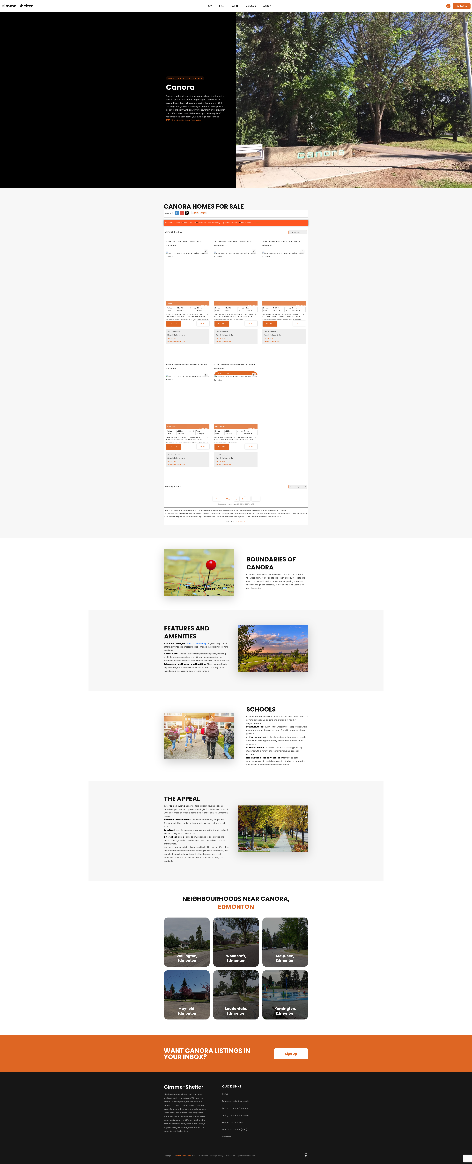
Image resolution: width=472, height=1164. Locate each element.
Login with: (169, 213)
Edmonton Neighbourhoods (235, 1101)
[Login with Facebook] (177, 213)
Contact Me (461, 6)
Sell (221, 6)
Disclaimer (227, 1136)
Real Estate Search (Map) (234, 1129)
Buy (210, 6)
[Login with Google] (182, 213)
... (247, 498)
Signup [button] (195, 213)
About (267, 6)
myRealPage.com (240, 521)
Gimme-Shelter (17, 6)
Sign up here (256, 223)
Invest (234, 6)
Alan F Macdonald (183, 1155)
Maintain (251, 6)
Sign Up (291, 1054)
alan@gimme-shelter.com (176, 341)
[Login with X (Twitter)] (187, 213)
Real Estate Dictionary (232, 1122)
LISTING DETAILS (173, 324)
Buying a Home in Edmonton (235, 1108)
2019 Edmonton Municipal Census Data (184, 120)
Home (225, 1094)
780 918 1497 (172, 338)
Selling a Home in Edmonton (235, 1115)
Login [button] (203, 213)
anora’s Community (196, 643)
